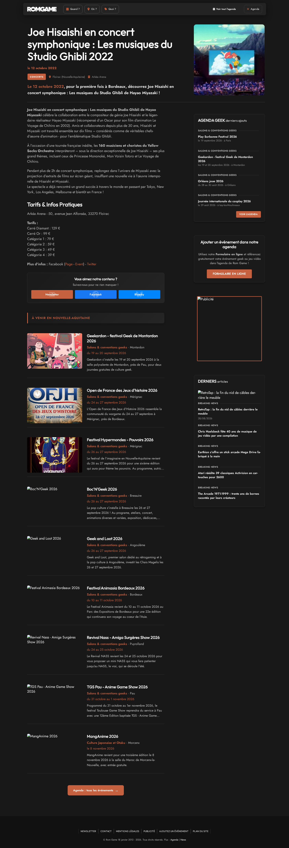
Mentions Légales (127, 831)
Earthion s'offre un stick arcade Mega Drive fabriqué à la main (229, 454)
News (183, 840)
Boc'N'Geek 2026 (102, 489)
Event (79, 264)
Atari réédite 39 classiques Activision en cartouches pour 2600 (228, 475)
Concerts (36, 76)
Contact (106, 831)
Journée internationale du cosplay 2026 (224, 201)
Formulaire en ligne (229, 274)
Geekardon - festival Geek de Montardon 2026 (225, 159)
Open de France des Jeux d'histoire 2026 (122, 390)
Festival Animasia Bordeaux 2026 (115, 587)
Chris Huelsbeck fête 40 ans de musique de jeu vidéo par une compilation (227, 433)
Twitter (91, 264)
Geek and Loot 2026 (104, 538)
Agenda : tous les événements (95, 790)
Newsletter (88, 831)
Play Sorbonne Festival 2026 (217, 137)
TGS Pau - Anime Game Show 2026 (117, 686)
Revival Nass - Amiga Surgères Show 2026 (123, 637)
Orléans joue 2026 (211, 181)
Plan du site (200, 831)
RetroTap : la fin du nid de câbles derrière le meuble (228, 411)
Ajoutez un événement (174, 831)
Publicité (149, 831)
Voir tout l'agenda (226, 9)
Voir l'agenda (248, 214)
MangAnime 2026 (102, 736)
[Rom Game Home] (42, 9)
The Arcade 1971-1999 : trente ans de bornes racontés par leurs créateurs (228, 496)
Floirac (57, 77)
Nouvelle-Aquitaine (73, 77)
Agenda (174, 840)
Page (69, 264)
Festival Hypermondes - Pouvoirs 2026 (120, 439)
